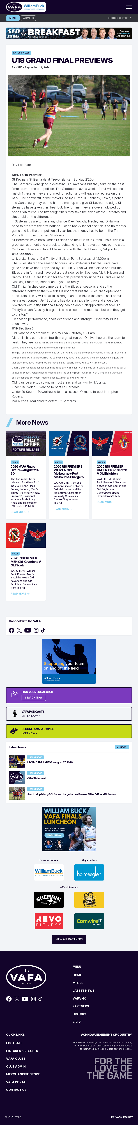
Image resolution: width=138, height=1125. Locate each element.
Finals (15, 462)
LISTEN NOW (30, 715)
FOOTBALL (14, 1043)
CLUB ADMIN (16, 1066)
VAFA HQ (79, 998)
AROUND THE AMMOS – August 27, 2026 (50, 762)
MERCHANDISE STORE (23, 1074)
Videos (58, 462)
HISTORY (79, 1014)
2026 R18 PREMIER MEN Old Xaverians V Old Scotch (26, 561)
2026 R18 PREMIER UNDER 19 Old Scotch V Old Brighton (112, 470)
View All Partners (69, 939)
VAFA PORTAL (16, 1082)
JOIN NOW (28, 733)
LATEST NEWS (84, 990)
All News (121, 747)
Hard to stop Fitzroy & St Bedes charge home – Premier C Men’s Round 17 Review (71, 794)
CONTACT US (16, 1090)
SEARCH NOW (33, 697)
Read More (18, 512)
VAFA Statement (36, 778)
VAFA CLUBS (15, 1058)
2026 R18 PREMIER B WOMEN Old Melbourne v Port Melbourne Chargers (69, 472)
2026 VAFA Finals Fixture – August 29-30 (25, 470)
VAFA (19, 67)
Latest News (21, 52)
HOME (77, 975)
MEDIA (78, 983)
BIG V (77, 1022)
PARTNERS (81, 1006)
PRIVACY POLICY (122, 1117)
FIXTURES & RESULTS (22, 1051)
